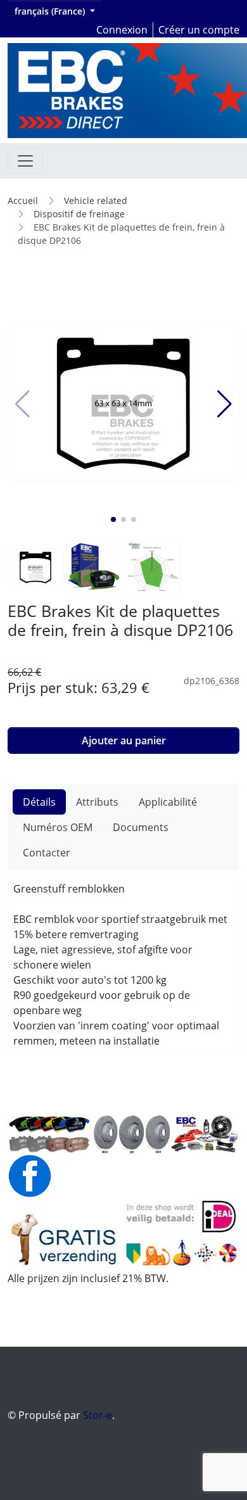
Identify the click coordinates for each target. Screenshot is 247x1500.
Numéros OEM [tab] (57, 827)
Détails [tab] (39, 802)
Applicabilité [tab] (168, 802)
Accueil (23, 200)
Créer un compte (198, 30)
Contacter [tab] (46, 853)
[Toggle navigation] (25, 161)
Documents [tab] (140, 827)
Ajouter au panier (124, 740)
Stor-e (97, 1415)
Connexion (122, 30)
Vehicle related (95, 200)
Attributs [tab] (97, 802)
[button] (113, 519)
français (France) (51, 11)
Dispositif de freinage (79, 214)
